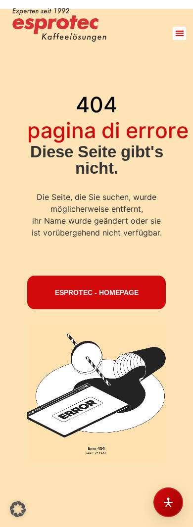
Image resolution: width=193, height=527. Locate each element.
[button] (179, 33)
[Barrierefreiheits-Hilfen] (168, 502)
